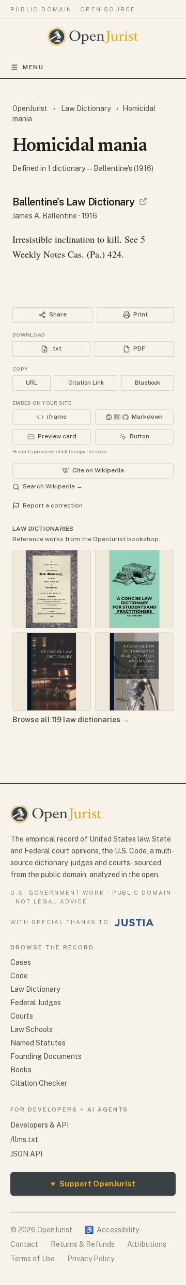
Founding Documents (46, 1056)
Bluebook (147, 382)
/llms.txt (24, 1139)
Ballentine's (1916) (123, 168)
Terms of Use (32, 1259)
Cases (20, 962)
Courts (21, 1016)
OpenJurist (30, 108)
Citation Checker (38, 1083)
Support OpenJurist (93, 1183)
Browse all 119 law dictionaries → (70, 720)
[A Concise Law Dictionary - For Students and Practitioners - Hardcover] (134, 589)
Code (19, 976)
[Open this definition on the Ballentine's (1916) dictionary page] (143, 201)
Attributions (146, 1244)
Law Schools (31, 1029)
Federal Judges (35, 1002)
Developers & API (39, 1125)
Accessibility (112, 1230)
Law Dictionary (85, 108)
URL (31, 382)
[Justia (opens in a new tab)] (134, 922)
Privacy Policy (90, 1259)
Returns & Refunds (83, 1244)
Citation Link (86, 382)
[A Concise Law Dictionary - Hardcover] (51, 671)
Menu (33, 67)
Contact (24, 1244)
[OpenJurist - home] (93, 36)
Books (21, 1070)
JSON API (26, 1154)
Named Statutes (38, 1043)
